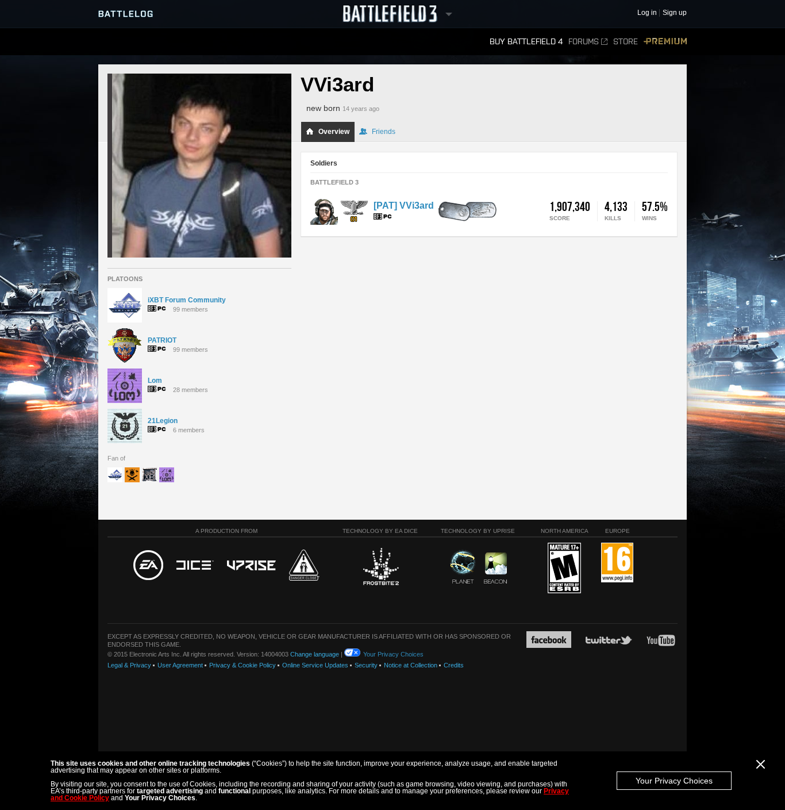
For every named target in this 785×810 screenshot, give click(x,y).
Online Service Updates (315, 665)
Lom (155, 381)
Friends (383, 132)
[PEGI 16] (617, 563)
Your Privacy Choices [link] (393, 654)
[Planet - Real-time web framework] (462, 567)
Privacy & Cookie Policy (242, 665)
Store (625, 42)
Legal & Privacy (129, 665)
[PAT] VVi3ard (404, 205)
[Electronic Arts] (148, 565)
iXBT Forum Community (187, 300)
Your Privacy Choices (674, 780)
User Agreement (180, 665)
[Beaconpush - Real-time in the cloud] (495, 568)
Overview (333, 132)
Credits (454, 665)
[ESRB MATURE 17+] (564, 568)
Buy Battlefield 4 (526, 42)
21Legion (163, 421)
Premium (665, 41)
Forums (583, 42)
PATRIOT (162, 340)
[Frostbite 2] (380, 568)
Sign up (675, 13)
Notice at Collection (410, 665)
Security (366, 665)
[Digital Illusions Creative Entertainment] (195, 566)
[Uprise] (251, 566)
